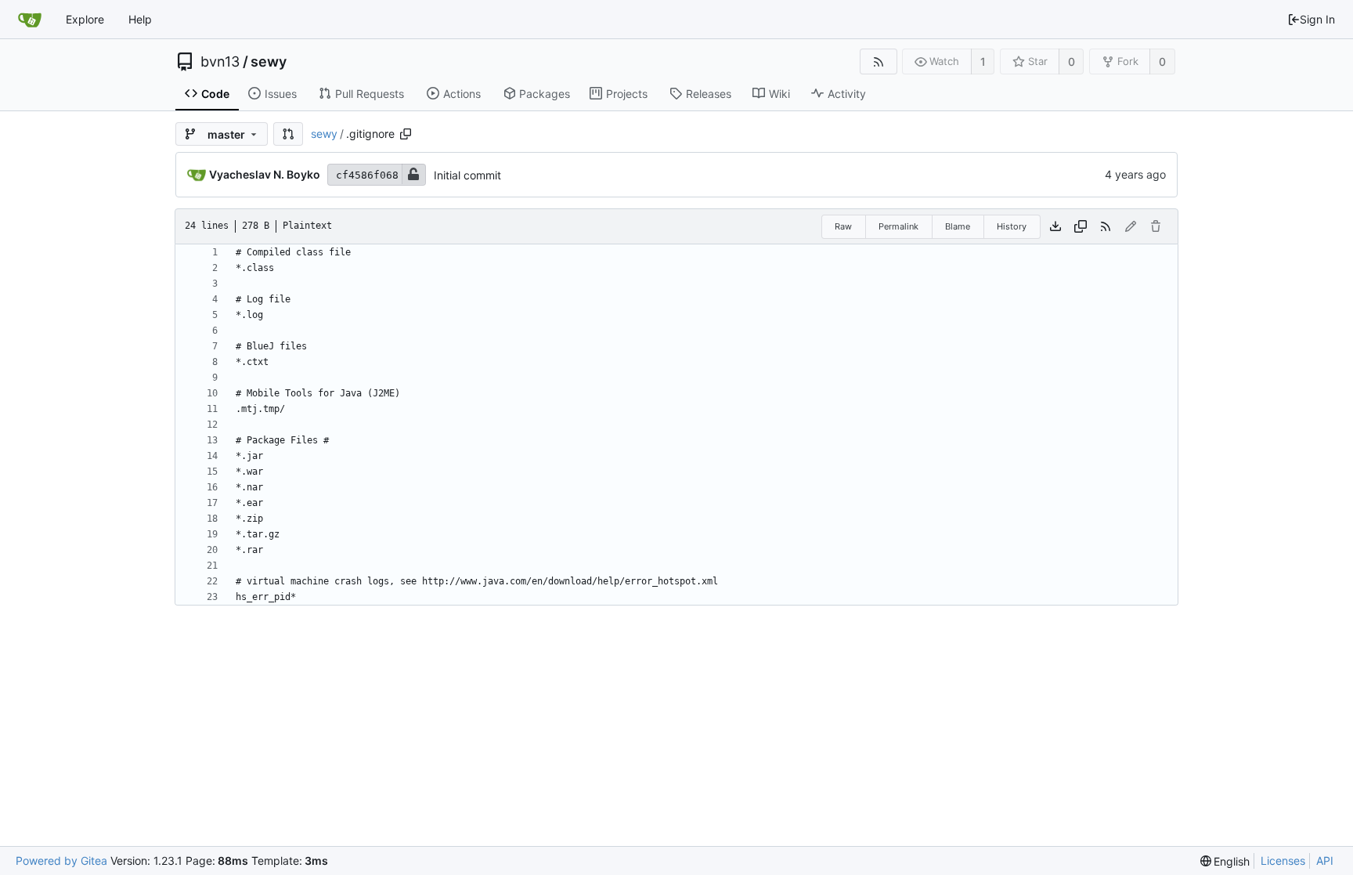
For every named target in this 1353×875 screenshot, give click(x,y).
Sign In (1317, 19)
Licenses (1283, 860)
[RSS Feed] (878, 61)
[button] (288, 134)
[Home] (30, 19)
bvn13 (220, 62)
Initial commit (467, 175)
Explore (85, 19)
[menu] (1225, 861)
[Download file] (1055, 226)
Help (140, 19)
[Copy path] (405, 133)
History (1011, 226)
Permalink (898, 226)
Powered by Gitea (61, 860)
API (1324, 860)
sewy (269, 62)
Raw (843, 226)
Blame (957, 226)
